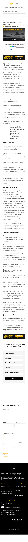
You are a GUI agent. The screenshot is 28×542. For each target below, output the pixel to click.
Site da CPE (20, 7)
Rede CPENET (19, 495)
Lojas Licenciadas (6, 491)
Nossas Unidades (6, 489)
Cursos (17, 492)
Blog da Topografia (20, 486)
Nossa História (5, 486)
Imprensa (4, 496)
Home (6, 7)
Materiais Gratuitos (13, 7)
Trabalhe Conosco (6, 493)
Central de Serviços (18, 489)
